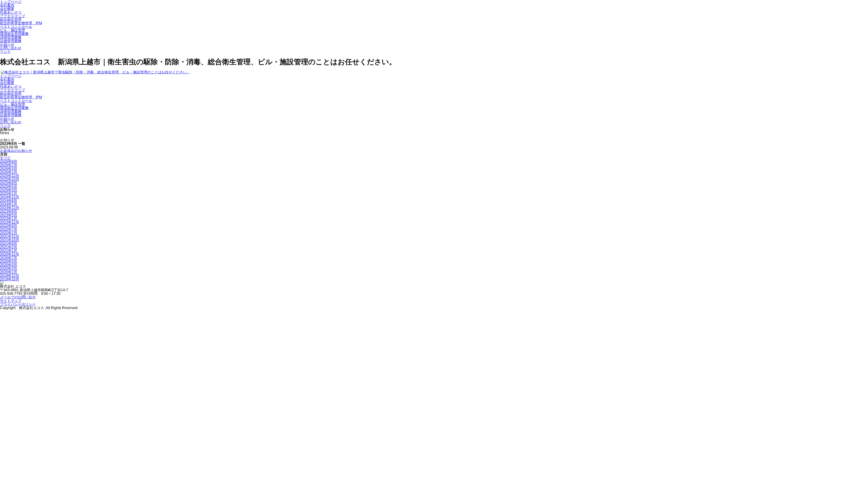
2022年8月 (8, 226)
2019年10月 (9, 279)
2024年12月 (9, 197)
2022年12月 (9, 222)
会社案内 (7, 5)
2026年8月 (8, 161)
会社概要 (7, 9)
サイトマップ (10, 301)
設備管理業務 (10, 41)
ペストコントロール (16, 27)
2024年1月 (8, 204)
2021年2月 (8, 247)
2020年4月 (8, 265)
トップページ (10, 76)
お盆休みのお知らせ (16, 151)
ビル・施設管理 (12, 30)
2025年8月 (8, 183)
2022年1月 (8, 233)
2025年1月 (8, 193)
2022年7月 (8, 229)
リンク (5, 52)
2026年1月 (8, 172)
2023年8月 (8, 211)
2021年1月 (8, 251)
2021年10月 (9, 240)
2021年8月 (8, 243)
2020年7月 (8, 258)
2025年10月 (9, 179)
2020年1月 (8, 272)
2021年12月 (9, 236)
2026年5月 (8, 168)
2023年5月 (8, 215)
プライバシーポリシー (18, 304)
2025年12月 (9, 176)
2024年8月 (8, 201)
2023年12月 (9, 208)
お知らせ (7, 44)
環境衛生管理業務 (14, 34)
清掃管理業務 (10, 37)
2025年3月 (8, 190)
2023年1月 (8, 218)
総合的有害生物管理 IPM (21, 23)
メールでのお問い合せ (18, 297)
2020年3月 (8, 268)
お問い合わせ (10, 48)
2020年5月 (8, 261)
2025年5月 (8, 186)
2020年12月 (9, 254)
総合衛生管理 (10, 19)
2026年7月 (8, 165)
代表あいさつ (10, 12)
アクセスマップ (12, 16)
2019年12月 (9, 276)
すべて (5, 158)
